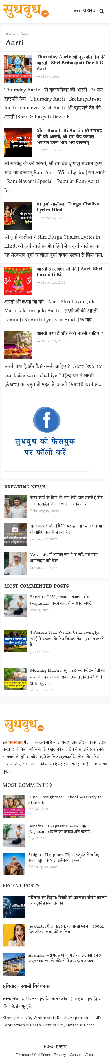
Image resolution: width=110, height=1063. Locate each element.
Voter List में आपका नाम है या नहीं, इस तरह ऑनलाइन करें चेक (63, 558)
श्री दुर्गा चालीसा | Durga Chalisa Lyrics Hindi (68, 207)
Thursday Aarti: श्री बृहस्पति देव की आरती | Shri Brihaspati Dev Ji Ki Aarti (71, 63)
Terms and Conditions (33, 1055)
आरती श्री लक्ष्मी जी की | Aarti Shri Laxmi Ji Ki (69, 272)
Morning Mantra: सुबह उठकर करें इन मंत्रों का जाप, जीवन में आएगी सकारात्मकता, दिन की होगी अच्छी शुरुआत (67, 677)
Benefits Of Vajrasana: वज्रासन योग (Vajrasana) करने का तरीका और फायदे (61, 600)
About (89, 1055)
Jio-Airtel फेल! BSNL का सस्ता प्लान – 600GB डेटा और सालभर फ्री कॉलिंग (66, 929)
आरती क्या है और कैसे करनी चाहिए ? (70, 334)
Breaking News (25, 487)
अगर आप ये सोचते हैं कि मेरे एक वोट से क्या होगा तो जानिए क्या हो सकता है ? (66, 530)
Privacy (60, 1055)
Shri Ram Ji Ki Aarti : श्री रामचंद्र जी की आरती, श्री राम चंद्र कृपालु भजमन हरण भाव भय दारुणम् (69, 137)
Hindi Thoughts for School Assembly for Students (65, 800)
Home (10, 34)
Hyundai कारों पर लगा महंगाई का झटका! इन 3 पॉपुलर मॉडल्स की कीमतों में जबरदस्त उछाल (64, 958)
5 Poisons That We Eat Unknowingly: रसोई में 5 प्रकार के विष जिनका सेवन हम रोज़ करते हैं (67, 639)
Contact (76, 1055)
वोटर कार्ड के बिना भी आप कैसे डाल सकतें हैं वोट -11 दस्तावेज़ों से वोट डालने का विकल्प (66, 501)
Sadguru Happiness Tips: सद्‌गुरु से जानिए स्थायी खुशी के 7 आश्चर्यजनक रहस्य (63, 858)
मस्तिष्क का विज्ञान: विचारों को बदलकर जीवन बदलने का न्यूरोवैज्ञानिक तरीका (67, 901)
